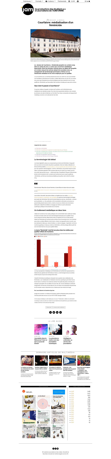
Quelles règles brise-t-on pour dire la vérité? (41, 368)
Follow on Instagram (59, 392)
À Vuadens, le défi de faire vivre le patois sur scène (55, 369)
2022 (72, 399)
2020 (72, 403)
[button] (29, 402)
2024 (72, 395)
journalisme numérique (59, 307)
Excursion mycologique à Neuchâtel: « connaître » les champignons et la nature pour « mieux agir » (83, 371)
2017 (72, 409)
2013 (72, 416)
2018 (72, 407)
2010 (72, 422)
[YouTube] (89, 1)
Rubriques (27, 1)
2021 (72, 401)
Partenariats (62, 1)
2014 (72, 414)
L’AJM (72, 1)
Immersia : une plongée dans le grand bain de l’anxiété (69, 369)
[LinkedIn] (87, 1)
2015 (72, 412)
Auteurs (51, 1)
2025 (72, 393)
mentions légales (58, 453)
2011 (72, 420)
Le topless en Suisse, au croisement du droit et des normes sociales (27, 370)
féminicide (48, 307)
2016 (72, 410)
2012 (72, 418)
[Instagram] (85, 1)
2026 (72, 391)
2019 (72, 405)
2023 (72, 397)
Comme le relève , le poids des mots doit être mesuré (61, 166)
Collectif (53, 20)
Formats (38, 1)
